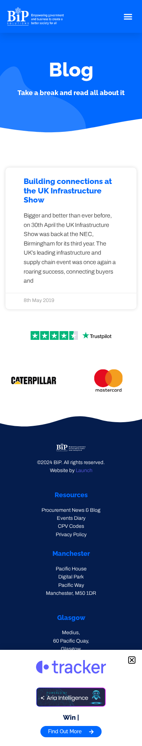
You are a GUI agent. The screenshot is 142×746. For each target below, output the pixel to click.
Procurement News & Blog (71, 510)
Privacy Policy (71, 534)
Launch (84, 470)
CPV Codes (71, 526)
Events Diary (71, 518)
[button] (128, 16)
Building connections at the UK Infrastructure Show (68, 190)
